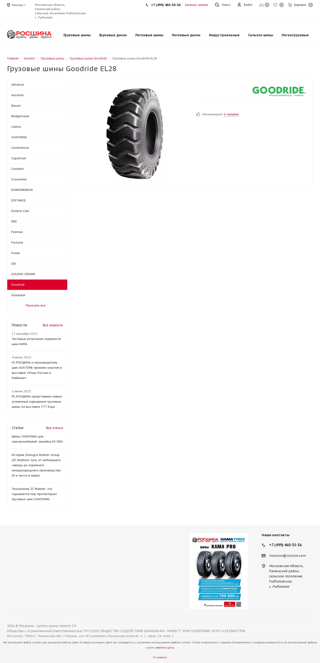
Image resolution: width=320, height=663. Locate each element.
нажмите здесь (164, 647)
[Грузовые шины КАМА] (219, 571)
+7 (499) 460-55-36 (166, 5)
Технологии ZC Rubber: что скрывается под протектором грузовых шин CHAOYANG (34, 494)
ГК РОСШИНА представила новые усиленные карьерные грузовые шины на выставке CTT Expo (37, 401)
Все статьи (54, 428)
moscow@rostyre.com (287, 556)
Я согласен (160, 657)
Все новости (53, 325)
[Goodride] (279, 91)
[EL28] (134, 133)
